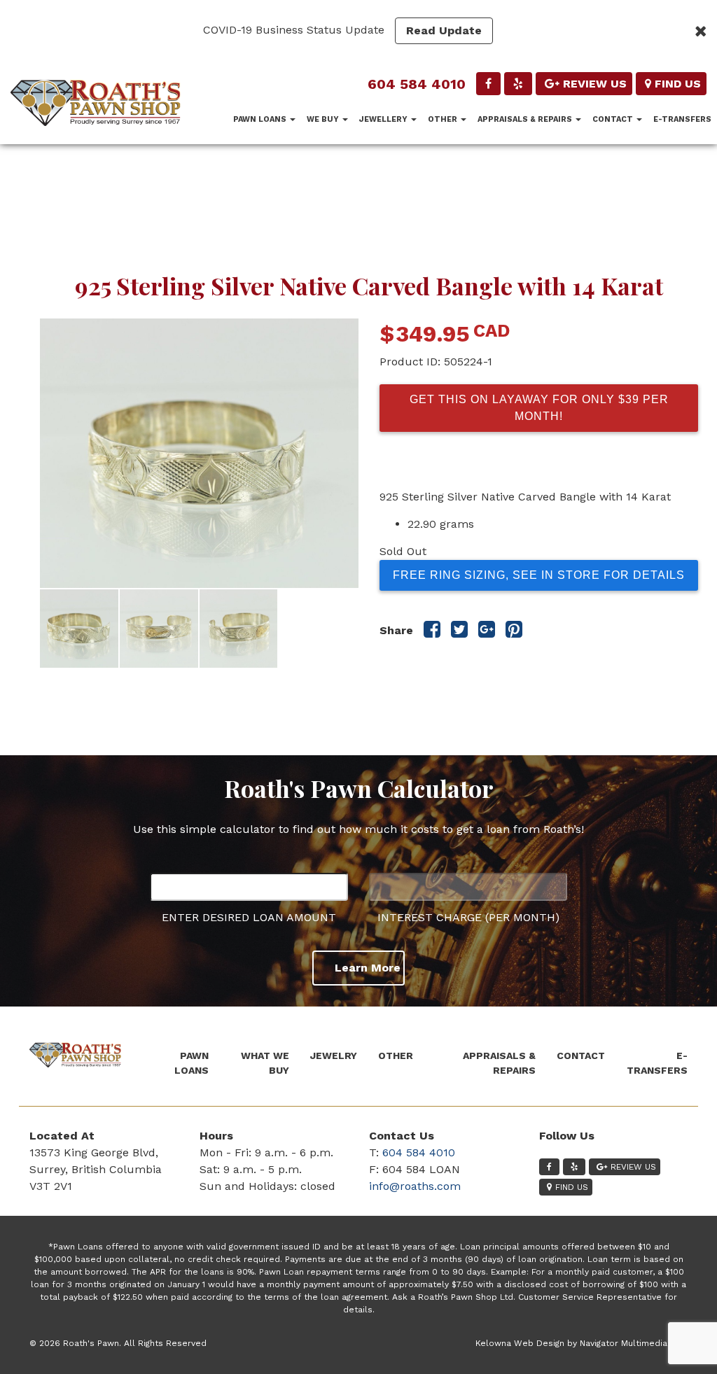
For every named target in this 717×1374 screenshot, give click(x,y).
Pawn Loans (260, 119)
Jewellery (384, 119)
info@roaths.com (415, 1186)
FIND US (678, 83)
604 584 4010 (417, 84)
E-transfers (682, 119)
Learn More (368, 967)
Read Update (444, 30)
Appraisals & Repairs (526, 119)
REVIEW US (595, 83)
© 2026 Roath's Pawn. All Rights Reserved (118, 1343)
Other (443, 119)
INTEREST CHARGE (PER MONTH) (468, 917)
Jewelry (333, 1055)
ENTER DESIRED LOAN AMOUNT (249, 917)
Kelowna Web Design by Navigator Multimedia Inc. (579, 1343)
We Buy (324, 119)
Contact (613, 119)
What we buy (265, 1063)
